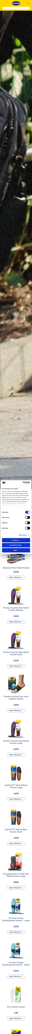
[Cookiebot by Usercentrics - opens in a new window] (23, 483)
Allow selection (15, 545)
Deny (15, 550)
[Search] (4, 8)
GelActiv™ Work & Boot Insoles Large (16, 786)
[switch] (27, 517)
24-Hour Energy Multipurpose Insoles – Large (16, 919)
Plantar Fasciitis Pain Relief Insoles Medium (16, 608)
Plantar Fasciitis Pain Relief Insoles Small (16, 653)
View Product (15, 577)
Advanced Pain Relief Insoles (16, 567)
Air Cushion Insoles (16, 1006)
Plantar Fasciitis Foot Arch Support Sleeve (16, 697)
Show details (23, 535)
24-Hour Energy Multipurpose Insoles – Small (16, 963)
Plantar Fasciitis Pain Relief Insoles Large (16, 742)
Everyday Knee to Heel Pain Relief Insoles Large (16, 874)
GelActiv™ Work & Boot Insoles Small (16, 830)
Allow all (15, 540)
